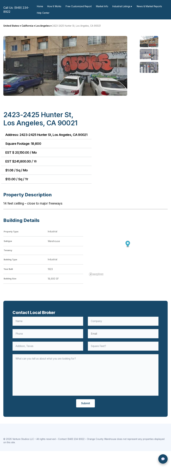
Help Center (43, 13)
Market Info (102, 6)
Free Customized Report (79, 6)
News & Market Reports (149, 6)
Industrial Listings (121, 6)
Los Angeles (43, 25)
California (27, 25)
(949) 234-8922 (75, 439)
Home (40, 6)
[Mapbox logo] (96, 274)
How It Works (54, 6)
